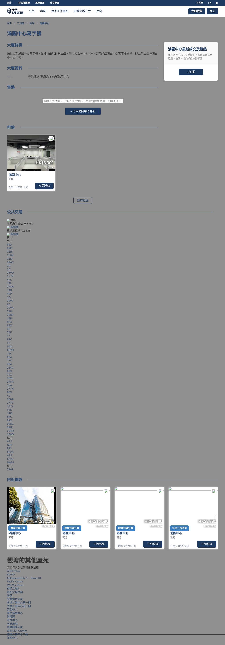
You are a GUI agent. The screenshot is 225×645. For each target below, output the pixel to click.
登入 (212, 11)
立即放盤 (196, 11)
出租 (43, 11)
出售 (31, 11)
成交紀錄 (54, 3)
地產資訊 (39, 3)
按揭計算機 (24, 3)
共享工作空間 (59, 11)
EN (209, 3)
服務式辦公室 (82, 11)
